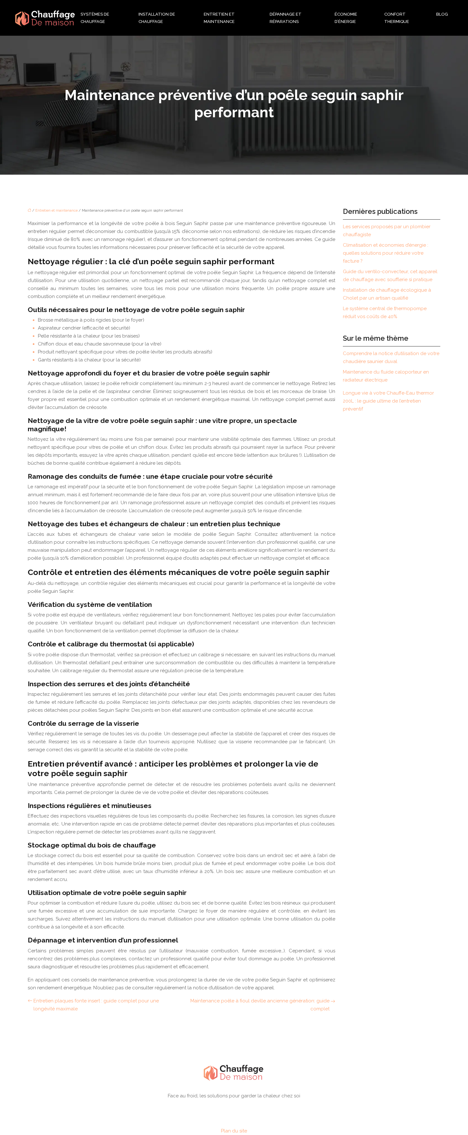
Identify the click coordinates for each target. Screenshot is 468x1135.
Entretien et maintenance (219, 18)
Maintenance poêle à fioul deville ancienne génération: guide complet (260, 1005)
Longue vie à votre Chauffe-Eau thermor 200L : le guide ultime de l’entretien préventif (388, 401)
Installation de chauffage (156, 18)
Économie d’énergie (346, 18)
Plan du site (234, 1131)
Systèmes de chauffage (95, 18)
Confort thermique (396, 18)
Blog (442, 14)
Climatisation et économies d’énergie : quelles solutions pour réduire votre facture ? (385, 253)
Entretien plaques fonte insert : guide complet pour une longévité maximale (96, 1005)
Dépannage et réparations (285, 18)
